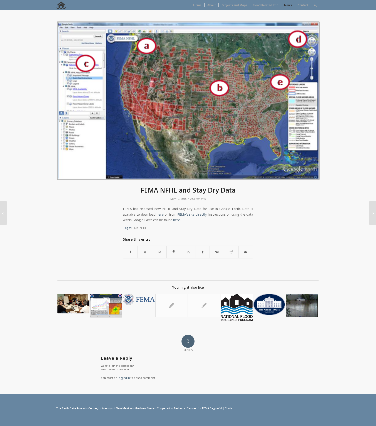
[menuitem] (197, 5)
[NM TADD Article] (372, 213)
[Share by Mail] (246, 252)
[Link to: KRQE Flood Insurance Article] (302, 305)
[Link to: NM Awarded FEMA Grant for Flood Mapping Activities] (171, 305)
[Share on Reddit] (231, 252)
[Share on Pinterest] (174, 252)
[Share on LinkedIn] (188, 252)
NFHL (143, 228)
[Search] (315, 5)
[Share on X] (145, 252)
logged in (124, 378)
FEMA (135, 228)
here (160, 214)
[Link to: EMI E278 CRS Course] (73, 303)
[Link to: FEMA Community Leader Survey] (204, 305)
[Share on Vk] (217, 252)
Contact (230, 408)
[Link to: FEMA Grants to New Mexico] (139, 299)
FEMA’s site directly (192, 214)
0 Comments (198, 199)
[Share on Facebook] (130, 252)
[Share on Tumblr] (202, 252)
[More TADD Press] (3, 213)
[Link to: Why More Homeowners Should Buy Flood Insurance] (237, 307)
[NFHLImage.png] (188, 100)
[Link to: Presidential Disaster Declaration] (106, 306)
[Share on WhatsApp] (159, 252)
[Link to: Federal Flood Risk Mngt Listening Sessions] (269, 304)
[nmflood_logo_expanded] (61, 5)
